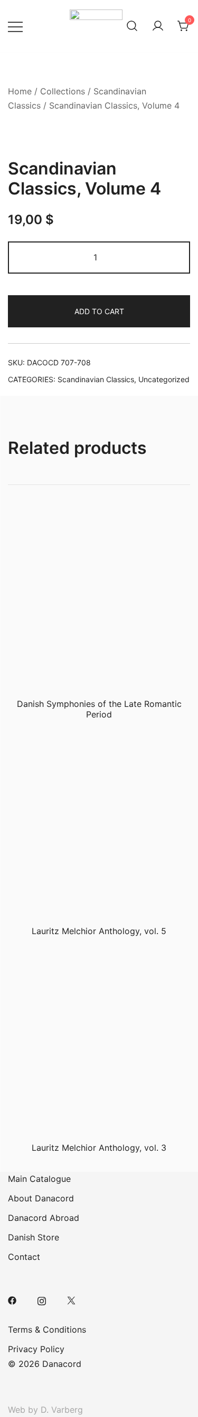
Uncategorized (164, 379)
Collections (62, 91)
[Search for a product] (132, 26)
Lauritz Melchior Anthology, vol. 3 (99, 1147)
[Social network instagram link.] (41, 1300)
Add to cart (99, 311)
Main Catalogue (39, 1178)
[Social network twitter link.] (71, 1300)
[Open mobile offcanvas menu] (15, 26)
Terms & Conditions (47, 1329)
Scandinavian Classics (96, 379)
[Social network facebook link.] (12, 1300)
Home (20, 91)
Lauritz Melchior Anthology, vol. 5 (99, 931)
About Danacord (41, 1198)
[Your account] (158, 26)
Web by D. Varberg (45, 1409)
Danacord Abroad (43, 1217)
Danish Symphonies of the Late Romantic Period (99, 708)
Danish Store (33, 1237)
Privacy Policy (36, 1349)
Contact (24, 1256)
